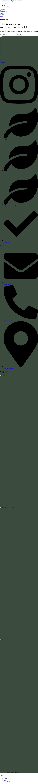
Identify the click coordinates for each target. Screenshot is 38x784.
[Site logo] (2, 10)
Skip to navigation (5, 0)
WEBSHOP (3, 11)
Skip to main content (16, 0)
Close (1, 775)
